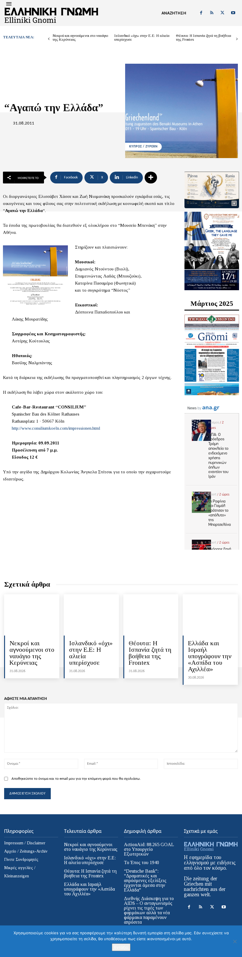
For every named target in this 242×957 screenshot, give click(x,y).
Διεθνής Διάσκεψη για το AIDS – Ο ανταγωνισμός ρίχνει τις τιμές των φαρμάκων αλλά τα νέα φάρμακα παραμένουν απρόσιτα (149, 910)
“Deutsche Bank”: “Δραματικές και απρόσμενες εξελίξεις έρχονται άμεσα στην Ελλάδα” (145, 880)
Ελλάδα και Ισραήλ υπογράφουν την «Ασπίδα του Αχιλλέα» (209, 656)
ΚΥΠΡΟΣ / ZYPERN (143, 146)
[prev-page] (49, 39)
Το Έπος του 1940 (141, 862)
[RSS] (211, 13)
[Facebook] (201, 13)
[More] (151, 177)
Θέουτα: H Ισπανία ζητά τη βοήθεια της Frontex (203, 37)
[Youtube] (233, 13)
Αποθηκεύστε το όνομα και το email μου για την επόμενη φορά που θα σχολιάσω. (76, 779)
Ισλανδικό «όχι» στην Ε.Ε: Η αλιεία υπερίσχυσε (141, 37)
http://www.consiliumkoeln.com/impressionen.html (56, 428)
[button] (173, 13)
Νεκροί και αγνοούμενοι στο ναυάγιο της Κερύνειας (80, 37)
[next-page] (237, 39)
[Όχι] (235, 941)
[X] (222, 13)
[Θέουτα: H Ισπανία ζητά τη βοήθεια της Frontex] (151, 615)
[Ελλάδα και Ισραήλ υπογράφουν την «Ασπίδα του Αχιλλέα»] (210, 615)
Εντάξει (121, 947)
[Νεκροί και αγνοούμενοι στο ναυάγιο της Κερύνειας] (31, 615)
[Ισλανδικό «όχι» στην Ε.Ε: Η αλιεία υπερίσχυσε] (91, 615)
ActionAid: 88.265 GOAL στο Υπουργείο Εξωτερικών (149, 849)
